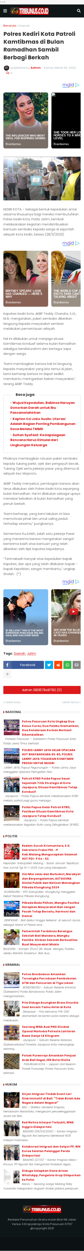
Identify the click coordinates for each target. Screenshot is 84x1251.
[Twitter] (49, 665)
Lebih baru (13, 702)
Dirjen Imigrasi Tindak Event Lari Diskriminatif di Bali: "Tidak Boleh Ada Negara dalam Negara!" (51, 1098)
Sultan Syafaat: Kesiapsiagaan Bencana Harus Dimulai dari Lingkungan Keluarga (37, 440)
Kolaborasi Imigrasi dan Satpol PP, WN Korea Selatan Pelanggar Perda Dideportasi (51, 1151)
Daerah (24, 26)
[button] (5, 11)
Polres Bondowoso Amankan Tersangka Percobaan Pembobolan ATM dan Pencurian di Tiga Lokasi (49, 978)
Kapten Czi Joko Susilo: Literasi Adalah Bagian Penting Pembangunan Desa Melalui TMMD (42, 424)
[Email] (77, 665)
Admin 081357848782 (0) (42, 690)
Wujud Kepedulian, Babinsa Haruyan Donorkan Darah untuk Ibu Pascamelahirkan (42, 408)
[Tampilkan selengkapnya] (7, 674)
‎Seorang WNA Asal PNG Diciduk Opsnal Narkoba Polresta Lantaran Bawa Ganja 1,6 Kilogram (48, 1031)
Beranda (9, 26)
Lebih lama (70, 702)
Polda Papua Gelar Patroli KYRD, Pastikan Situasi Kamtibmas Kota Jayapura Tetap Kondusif (47, 811)
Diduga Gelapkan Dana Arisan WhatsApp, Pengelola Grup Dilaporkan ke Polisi (51, 1175)
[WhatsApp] (67, 665)
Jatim (31, 653)
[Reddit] (58, 665)
